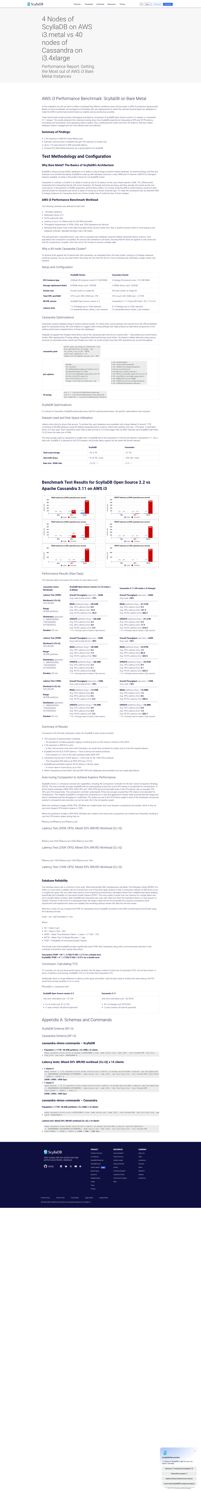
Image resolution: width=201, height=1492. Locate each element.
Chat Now (168, 4)
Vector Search (95, 1167)
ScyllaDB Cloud (95, 1164)
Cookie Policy (103, 1198)
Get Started (157, 4)
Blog (114, 1181)
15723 (51, 1166)
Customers (100, 4)
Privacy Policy (45, 1198)
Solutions (94, 1174)
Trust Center (75, 1198)
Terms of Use (60, 1198)
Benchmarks (95, 1171)
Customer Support (119, 1171)
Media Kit (142, 1171)
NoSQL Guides (118, 1160)
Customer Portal (118, 1174)
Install (93, 1181)
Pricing (122, 4)
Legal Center (89, 1198)
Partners (141, 1164)
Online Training (118, 1157)
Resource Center (118, 1164)
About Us (141, 1153)
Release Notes (95, 1178)
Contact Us (142, 1178)
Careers (141, 1174)
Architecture (95, 1157)
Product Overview (96, 1153)
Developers (89, 4)
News (140, 1167)
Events (115, 1167)
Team (140, 1157)
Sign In (147, 4)
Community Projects (120, 1178)
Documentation (118, 1153)
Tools (92, 1185)
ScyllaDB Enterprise (97, 1160)
